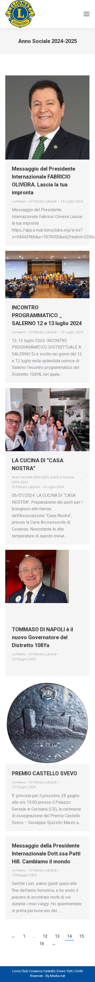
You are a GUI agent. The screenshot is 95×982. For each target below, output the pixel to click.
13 (57, 936)
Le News (18, 201)
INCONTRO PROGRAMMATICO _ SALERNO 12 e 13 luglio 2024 (47, 315)
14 (69, 936)
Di (43, 201)
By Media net (55, 976)
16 (41, 943)
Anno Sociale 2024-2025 (30, 477)
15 (81, 936)
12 (45, 936)
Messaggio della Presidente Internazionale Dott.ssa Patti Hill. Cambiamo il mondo (46, 854)
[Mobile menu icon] (86, 14)
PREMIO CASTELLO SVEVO (44, 773)
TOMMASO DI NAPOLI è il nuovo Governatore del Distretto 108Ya (42, 637)
